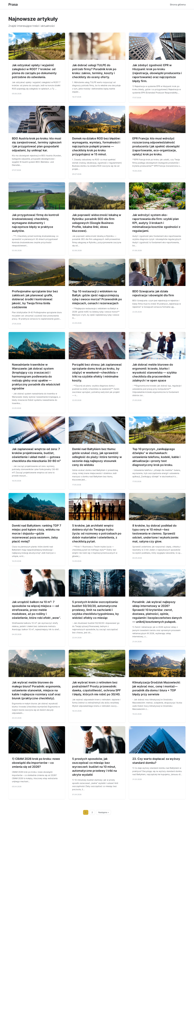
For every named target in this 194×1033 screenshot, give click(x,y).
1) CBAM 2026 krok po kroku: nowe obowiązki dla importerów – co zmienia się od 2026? (36, 762)
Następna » (103, 812)
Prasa (13, 4)
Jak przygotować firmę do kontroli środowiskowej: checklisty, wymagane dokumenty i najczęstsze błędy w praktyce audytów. (35, 223)
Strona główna (178, 4)
